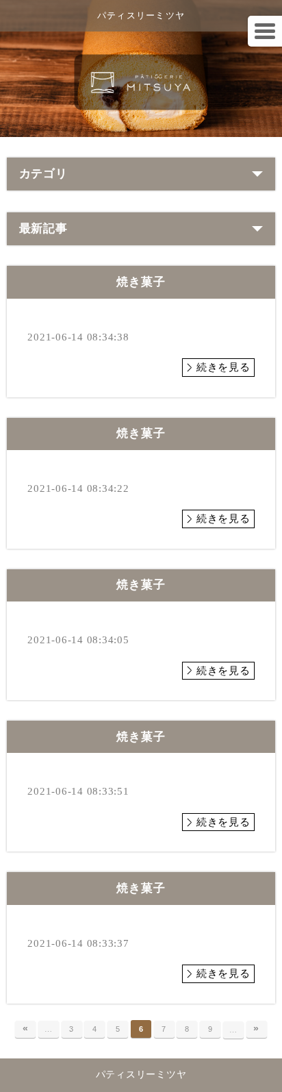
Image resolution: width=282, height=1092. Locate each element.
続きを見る (223, 367)
